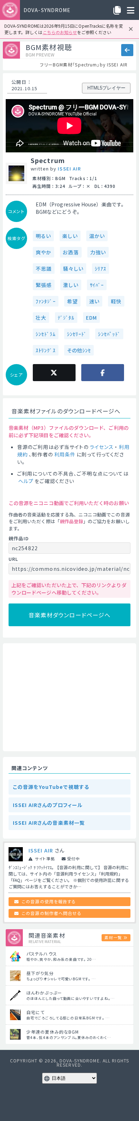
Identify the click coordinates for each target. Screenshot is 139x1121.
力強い (98, 252)
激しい (70, 284)
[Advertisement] (69, 697)
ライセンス (102, 446)
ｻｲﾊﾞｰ (97, 284)
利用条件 (65, 454)
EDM (91, 317)
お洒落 (70, 252)
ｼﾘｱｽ (100, 268)
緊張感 (44, 284)
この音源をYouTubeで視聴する (51, 786)
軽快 (116, 301)
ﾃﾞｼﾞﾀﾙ (66, 317)
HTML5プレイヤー (106, 88)
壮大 (41, 317)
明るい (43, 235)
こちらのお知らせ (60, 32)
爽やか (43, 252)
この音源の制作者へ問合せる (52, 913)
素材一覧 (113, 937)
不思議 (44, 268)
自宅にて (35, 1012)
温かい (97, 235)
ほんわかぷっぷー (44, 993)
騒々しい (73, 268)
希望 (72, 301)
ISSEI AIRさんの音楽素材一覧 (49, 822)
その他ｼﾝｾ (79, 350)
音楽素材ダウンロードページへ (70, 615)
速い (94, 301)
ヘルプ (26, 480)
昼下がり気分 (40, 973)
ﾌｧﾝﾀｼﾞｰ (46, 301)
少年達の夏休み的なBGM (52, 1032)
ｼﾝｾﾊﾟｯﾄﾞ (109, 333)
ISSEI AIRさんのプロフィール (48, 804)
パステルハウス (41, 954)
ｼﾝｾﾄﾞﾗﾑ (46, 333)
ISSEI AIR (69, 168)
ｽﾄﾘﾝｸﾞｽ (46, 350)
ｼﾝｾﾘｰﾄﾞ (77, 333)
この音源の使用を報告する (49, 901)
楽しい (69, 235)
